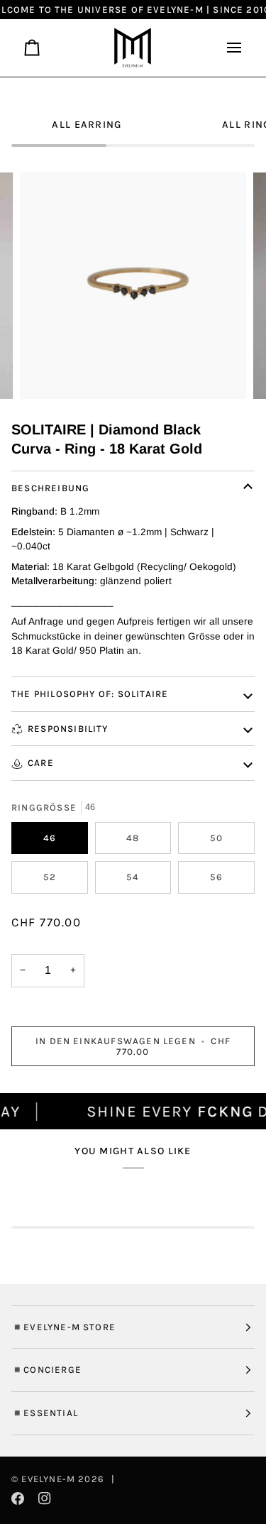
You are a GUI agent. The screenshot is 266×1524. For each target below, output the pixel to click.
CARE (41, 762)
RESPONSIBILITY (68, 728)
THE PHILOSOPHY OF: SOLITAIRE (89, 694)
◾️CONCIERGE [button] (46, 1369)
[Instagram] (44, 1498)
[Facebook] (17, 1498)
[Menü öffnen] (228, 48)
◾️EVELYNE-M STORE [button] (63, 1327)
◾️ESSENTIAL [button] (44, 1413)
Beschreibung (50, 488)
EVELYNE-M (48, 1479)
